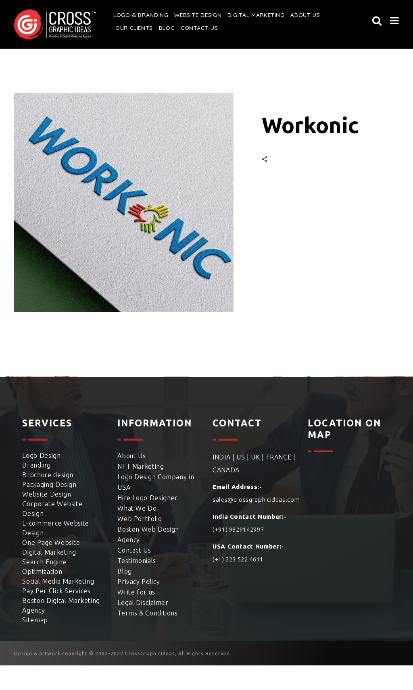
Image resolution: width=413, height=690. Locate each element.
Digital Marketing (252, 15)
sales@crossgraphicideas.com (256, 499)
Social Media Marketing (58, 581)
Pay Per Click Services (56, 590)
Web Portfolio (139, 518)
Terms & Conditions (147, 613)
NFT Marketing (140, 466)
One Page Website (51, 542)
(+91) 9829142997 (238, 529)
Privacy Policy (138, 581)
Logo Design (41, 455)
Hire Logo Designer (147, 497)
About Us (131, 455)
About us (299, 15)
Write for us (136, 592)
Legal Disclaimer (142, 602)
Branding (36, 465)
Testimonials (136, 560)
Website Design (196, 15)
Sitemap (35, 619)
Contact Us (197, 28)
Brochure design (47, 474)
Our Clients (133, 28)
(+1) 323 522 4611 (238, 559)
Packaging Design (49, 484)
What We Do (136, 508)
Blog (166, 28)
